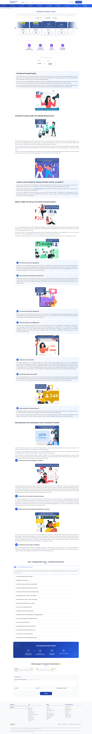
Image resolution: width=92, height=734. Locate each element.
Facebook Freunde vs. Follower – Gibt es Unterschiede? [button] (26, 599)
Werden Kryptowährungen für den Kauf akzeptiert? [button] (25, 626)
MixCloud (58, 6)
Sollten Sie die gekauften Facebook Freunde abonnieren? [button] (27, 587)
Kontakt (48, 706)
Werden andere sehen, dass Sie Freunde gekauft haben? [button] (26, 584)
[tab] (28, 652)
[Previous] (15, 28)
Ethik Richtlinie (30, 715)
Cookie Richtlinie (30, 718)
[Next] (76, 28)
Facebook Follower (70, 15)
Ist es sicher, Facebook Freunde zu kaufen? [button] (24, 567)
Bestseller (27, 2)
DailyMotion (50, 6)
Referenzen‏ (48, 718)
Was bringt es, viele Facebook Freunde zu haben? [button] (25, 603)
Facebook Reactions (68, 715)
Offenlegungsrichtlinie (31, 719)
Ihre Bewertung (17, 676)
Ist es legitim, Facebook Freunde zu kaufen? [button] (24, 576)
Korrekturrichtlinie (31, 713)
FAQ (37, 2)
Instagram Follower (68, 706)
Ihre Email (37, 688)
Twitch (22, 6)
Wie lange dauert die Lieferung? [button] (22, 580)
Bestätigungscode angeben (61, 688)
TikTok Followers (67, 710)
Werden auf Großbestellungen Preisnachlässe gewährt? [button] (26, 618)
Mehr (46, 2)
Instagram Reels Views (68, 709)
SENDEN (46, 693)
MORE (85, 6)
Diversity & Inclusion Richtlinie (33, 714)
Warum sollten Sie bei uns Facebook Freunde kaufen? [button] (26, 595)
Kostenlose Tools (41, 2)
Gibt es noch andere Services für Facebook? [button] (24, 633)
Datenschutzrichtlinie (50, 715)
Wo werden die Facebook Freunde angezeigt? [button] (24, 610)
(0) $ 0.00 (79, 2)
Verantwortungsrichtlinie (50, 714)
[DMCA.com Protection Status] (13, 724)
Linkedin (13, 6)
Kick (30, 6)
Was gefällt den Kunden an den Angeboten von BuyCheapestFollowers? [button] (29, 614)
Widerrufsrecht (30, 708)
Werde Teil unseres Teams (51, 710)
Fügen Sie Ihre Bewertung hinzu (20, 679)
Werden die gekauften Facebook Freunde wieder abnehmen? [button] (27, 591)
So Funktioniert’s (32, 2)
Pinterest (40, 6)
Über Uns (48, 708)
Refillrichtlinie (30, 709)
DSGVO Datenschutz (31, 711)
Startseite (22, 2)
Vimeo (67, 6)
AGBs (29, 706)
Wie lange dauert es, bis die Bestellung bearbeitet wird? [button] (26, 637)
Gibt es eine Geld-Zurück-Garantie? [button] (23, 622)
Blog (47, 711)
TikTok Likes (67, 711)
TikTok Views (67, 713)
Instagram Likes (67, 708)
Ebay (76, 6)
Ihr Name (16, 688)
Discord (4, 6)
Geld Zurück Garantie (50, 713)
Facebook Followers (68, 714)
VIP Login (72, 2)
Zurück (90, 8)
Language (12, 704)
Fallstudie (29, 720)
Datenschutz (30, 710)
